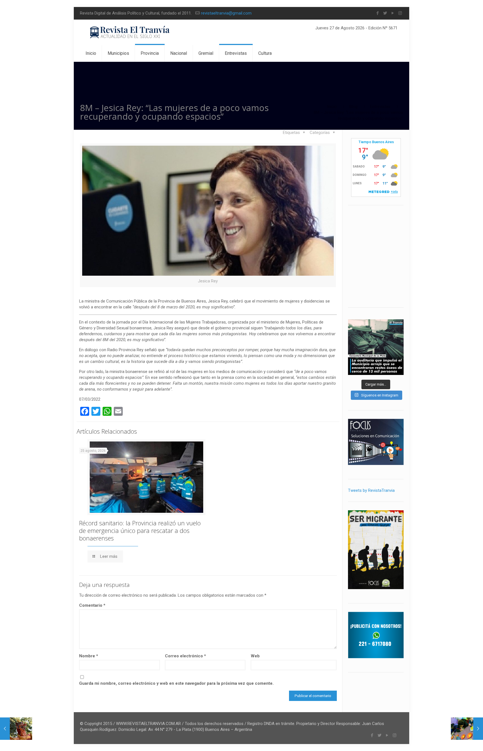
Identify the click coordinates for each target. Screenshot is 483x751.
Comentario (92, 605)
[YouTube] (393, 13)
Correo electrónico (185, 655)
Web (255, 655)
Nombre (88, 655)
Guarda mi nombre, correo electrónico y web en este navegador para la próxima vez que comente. (176, 683)
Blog (353, 106)
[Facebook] (377, 13)
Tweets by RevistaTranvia (371, 490)
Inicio (332, 106)
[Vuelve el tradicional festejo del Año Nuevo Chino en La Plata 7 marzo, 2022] (16, 728)
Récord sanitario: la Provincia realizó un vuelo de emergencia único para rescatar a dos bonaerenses (140, 530)
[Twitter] (385, 13)
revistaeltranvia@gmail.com (226, 13)
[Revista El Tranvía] (130, 32)
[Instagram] (400, 13)
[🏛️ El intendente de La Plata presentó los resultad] (376, 347)
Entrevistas (380, 106)
